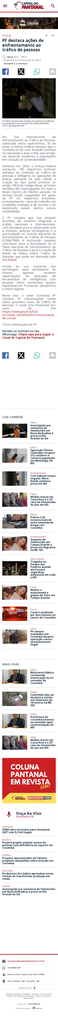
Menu (6, 6)
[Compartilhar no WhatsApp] (37, 71)
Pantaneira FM (25, 988)
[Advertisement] (29, 382)
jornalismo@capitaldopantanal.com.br (26, 961)
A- (46, 35)
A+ (53, 35)
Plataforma (22, 1004)
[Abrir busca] (53, 6)
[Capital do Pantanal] (29, 6)
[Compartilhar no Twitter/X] (21, 71)
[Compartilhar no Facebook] (5, 71)
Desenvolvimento (24, 1008)
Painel (12, 260)
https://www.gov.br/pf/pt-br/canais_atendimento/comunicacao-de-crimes (28, 315)
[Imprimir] (52, 71)
